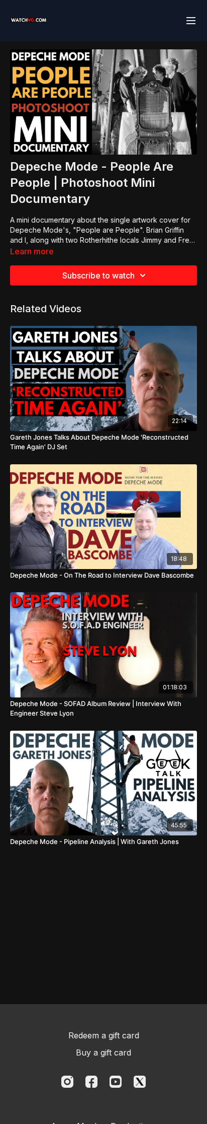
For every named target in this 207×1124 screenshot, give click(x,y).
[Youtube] (116, 1082)
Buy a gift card (103, 1052)
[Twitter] (140, 1082)
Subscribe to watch (98, 275)
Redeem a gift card (103, 1035)
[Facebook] (91, 1082)
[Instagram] (67, 1082)
